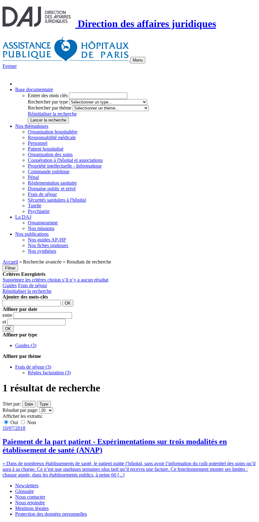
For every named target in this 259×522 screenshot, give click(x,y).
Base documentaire (34, 89)
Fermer (10, 66)
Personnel (37, 143)
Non (31, 422)
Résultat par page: (20, 410)
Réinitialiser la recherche (52, 113)
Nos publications (32, 234)
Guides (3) (25, 345)
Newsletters (27, 485)
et (5, 321)
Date (29, 404)
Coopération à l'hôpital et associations (65, 160)
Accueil (10, 261)
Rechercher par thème (49, 107)
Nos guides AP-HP (47, 239)
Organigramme (43, 222)
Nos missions (41, 228)
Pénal (33, 177)
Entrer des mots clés (48, 95)
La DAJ (23, 217)
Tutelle (34, 205)
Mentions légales (32, 508)
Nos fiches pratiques (48, 245)
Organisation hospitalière (52, 131)
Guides (10, 285)
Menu (138, 60)
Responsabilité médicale (52, 137)
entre (8, 315)
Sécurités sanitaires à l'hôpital (57, 200)
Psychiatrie (39, 211)
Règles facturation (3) (49, 372)
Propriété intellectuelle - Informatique (65, 166)
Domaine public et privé (52, 188)
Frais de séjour (42, 194)
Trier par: (12, 403)
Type (43, 404)
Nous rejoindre (30, 502)
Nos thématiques (31, 126)
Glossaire (24, 491)
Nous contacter (30, 497)
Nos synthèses (42, 251)
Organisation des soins (50, 154)
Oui (14, 422)
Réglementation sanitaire (52, 183)
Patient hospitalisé (45, 148)
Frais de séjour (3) (33, 367)
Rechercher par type (48, 101)
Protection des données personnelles (51, 514)
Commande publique (48, 171)
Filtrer (10, 268)
